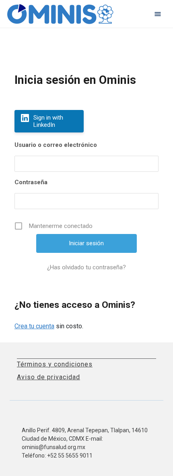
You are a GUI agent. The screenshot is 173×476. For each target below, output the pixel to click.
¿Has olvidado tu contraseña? (86, 267)
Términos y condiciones (55, 364)
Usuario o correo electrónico (55, 144)
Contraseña (30, 182)
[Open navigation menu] (157, 14)
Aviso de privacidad (48, 377)
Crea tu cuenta (34, 326)
